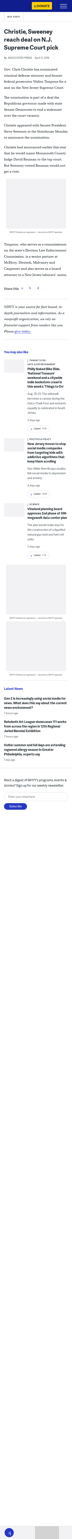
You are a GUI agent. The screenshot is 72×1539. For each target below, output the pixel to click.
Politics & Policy (40, 439)
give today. (23, 331)
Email (38, 288)
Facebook (22, 288)
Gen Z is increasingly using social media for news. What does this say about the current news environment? (35, 703)
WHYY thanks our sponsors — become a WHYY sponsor (36, 232)
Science (34, 504)
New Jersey (13, 16)
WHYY (15, 6)
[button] (9, 1532)
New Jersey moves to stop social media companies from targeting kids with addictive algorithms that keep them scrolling (46, 452)
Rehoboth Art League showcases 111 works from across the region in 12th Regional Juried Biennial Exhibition (35, 726)
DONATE (43, 6)
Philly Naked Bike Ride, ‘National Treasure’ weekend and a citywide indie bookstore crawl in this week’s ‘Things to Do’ (45, 378)
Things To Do (37, 360)
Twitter (30, 288)
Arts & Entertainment (41, 364)
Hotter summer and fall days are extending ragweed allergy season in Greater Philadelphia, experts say (34, 749)
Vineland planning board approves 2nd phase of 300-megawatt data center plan (47, 513)
